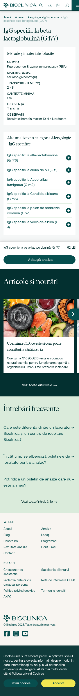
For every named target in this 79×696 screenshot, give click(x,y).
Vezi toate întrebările (37, 502)
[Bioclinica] (20, 5)
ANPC (7, 596)
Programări (49, 541)
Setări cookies (21, 683)
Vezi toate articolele (37, 385)
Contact (9, 553)
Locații (45, 535)
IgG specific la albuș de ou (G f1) (32, 170)
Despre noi (11, 541)
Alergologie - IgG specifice (43, 17)
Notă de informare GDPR (58, 580)
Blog (7, 535)
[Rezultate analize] (49, 5)
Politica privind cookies (19, 590)
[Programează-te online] (58, 5)
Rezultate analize (15, 547)
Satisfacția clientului (55, 569)
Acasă (7, 17)
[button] (67, 158)
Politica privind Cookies (28, 673)
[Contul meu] (67, 5)
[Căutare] (40, 5)
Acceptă (58, 683)
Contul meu (49, 547)
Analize (19, 17)
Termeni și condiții (53, 590)
